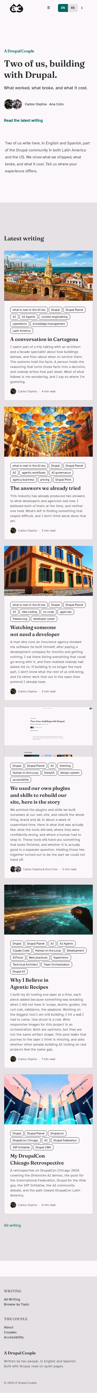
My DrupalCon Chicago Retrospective (37, 1159)
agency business (23, 479)
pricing (44, 479)
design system (69, 772)
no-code (48, 612)
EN (63, 7)
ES (73, 7)
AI (14, 317)
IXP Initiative (21, 1147)
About (8, 1327)
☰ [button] (48, 7)
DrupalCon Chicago (25, 1140)
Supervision (61, 957)
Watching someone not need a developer (35, 630)
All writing (12, 1225)
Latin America (22, 330)
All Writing (12, 1299)
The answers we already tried (45, 488)
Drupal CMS (43, 1147)
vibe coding (29, 612)
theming (65, 765)
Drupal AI (19, 971)
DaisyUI (49, 772)
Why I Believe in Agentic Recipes (29, 983)
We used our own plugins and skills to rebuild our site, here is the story (40, 795)
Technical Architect (25, 964)
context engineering (54, 317)
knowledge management (49, 323)
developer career (44, 619)
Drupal (55, 310)
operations (20, 323)
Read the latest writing (23, 120)
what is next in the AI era (29, 310)
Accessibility (14, 1337)
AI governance (61, 472)
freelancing (20, 619)
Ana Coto (56, 104)
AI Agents (28, 317)
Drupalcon (57, 1133)
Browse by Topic (16, 1304)
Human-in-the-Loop (25, 772)
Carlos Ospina (36, 104)
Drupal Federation (65, 1140)
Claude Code (21, 950)
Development (75, 950)
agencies (66, 612)
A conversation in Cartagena (44, 339)
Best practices (38, 957)
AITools (18, 957)
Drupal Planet (74, 310)
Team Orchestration (57, 964)
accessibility (21, 779)
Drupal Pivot (63, 479)
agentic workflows (34, 472)
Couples (10, 1332)
